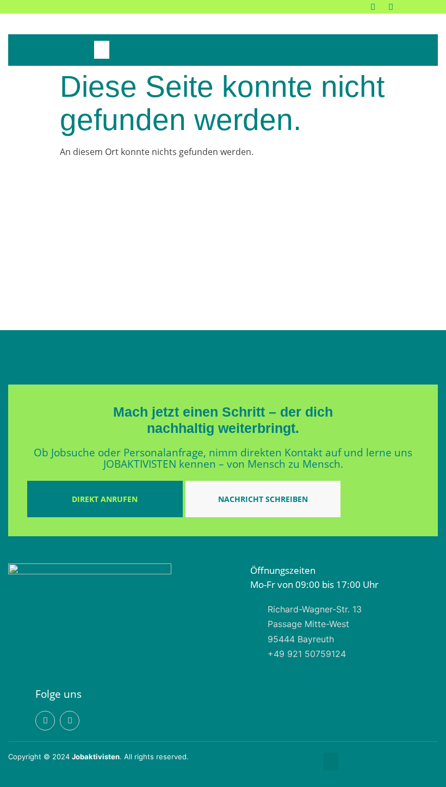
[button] (101, 50)
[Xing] (391, 7)
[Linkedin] (373, 7)
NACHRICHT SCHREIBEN (263, 499)
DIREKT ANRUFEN (105, 499)
